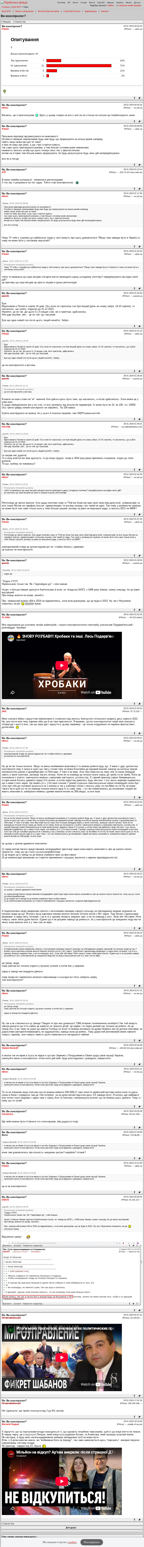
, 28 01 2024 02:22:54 (15, 884)
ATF (4, 172)
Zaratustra (7, 1114)
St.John (6, 617)
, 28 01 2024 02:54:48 (19, 1079)
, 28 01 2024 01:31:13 (15, 386)
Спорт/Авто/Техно (71, 11)
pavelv (5, 296)
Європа (110, 2)
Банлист (105, 11)
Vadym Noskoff (10, 1048)
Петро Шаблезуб (11, 1318)
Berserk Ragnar (10, 1424)
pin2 (4, 711)
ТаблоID (101, 2)
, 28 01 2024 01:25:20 (15, 484)
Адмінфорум (91, 11)
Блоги (75, 2)
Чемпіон (119, 2)
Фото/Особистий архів (48, 11)
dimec (5, 107)
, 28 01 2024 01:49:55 (15, 1207)
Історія (84, 2)
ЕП (69, 2)
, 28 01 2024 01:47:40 (15, 748)
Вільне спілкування (24, 11)
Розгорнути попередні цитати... (19, 265)
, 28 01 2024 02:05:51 (15, 812)
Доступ (137, 2)
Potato (5, 29)
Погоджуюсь (92, 1542)
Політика (61, 2)
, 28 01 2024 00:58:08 (15, 203)
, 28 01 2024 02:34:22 (15, 943)
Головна (5, 7)
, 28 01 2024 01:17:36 (15, 261)
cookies (72, 1542)
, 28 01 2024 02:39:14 (15, 1000)
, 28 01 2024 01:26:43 (15, 341)
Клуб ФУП (16, 7)
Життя (92, 2)
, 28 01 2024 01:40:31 (16, 570)
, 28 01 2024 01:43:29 (15, 529)
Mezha (129, 2)
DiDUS (5, 1199)
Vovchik (6, 426)
